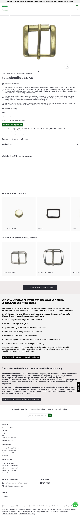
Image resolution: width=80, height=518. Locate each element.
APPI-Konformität (25, 509)
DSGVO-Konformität (39, 509)
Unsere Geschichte (7, 428)
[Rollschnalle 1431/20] (15, 173)
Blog (3, 433)
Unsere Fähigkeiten (8, 463)
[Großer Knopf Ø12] (19, 214)
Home (3, 73)
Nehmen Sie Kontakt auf (10, 468)
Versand (4, 120)
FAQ (3, 435)
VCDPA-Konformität (69, 509)
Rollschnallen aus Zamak (24, 73)
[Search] (76, 10)
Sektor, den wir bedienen (10, 465)
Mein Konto (5, 455)
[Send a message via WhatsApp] (75, 505)
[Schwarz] (53, 214)
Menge (4, 112)
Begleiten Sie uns (7, 440)
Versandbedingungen (25, 511)
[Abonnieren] (50, 415)
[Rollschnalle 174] (19, 259)
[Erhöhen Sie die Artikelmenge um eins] (10, 116)
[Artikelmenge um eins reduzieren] (3, 116)
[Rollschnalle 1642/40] (53, 259)
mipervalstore (18, 193)
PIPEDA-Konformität (54, 509)
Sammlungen (11, 73)
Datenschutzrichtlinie (9, 453)
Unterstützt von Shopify (27, 513)
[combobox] (40, 10)
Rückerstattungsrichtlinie (10, 448)
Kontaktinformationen (9, 470)
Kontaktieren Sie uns (9, 438)
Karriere (4, 430)
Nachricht (5, 473)
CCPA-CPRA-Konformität (9, 509)
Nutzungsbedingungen (9, 450)
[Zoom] (67, 66)
